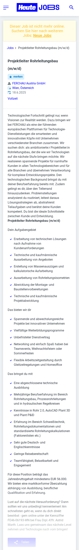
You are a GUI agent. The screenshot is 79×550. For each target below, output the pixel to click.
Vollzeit (13, 98)
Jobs (10, 48)
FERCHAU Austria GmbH (28, 83)
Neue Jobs (42, 35)
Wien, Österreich (23, 88)
